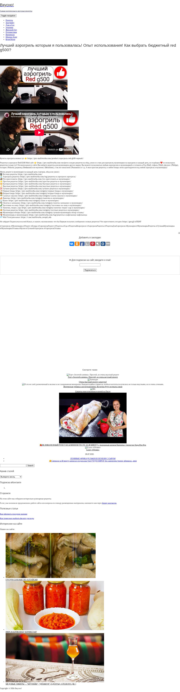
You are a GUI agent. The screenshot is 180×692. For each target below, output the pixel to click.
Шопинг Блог (11, 37)
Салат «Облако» (92, 450)
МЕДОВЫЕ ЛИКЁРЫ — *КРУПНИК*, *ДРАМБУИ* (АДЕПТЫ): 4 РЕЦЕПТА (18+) (41, 684)
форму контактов (109, 503)
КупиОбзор (10, 39)
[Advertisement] (90, 319)
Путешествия (11, 32)
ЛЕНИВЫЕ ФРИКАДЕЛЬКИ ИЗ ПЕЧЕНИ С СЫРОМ (92, 458)
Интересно (10, 34)
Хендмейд (10, 23)
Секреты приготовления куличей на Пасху (93, 391)
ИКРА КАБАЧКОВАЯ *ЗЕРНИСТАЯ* (21, 632)
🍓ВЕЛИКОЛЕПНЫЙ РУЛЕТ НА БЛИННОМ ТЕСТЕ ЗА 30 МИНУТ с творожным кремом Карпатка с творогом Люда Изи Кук (93, 445)
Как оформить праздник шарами (13, 514)
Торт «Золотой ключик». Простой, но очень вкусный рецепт (93, 377)
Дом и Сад (10, 25)
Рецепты (9, 20)
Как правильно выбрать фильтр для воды (17, 518)
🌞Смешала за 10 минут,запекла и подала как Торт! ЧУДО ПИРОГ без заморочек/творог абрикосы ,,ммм (93, 461)
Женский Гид (11, 30)
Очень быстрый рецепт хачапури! (93, 382)
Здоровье (9, 27)
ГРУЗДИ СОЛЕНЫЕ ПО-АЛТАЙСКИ (22, 580)
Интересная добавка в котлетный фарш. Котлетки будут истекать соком (92, 387)
